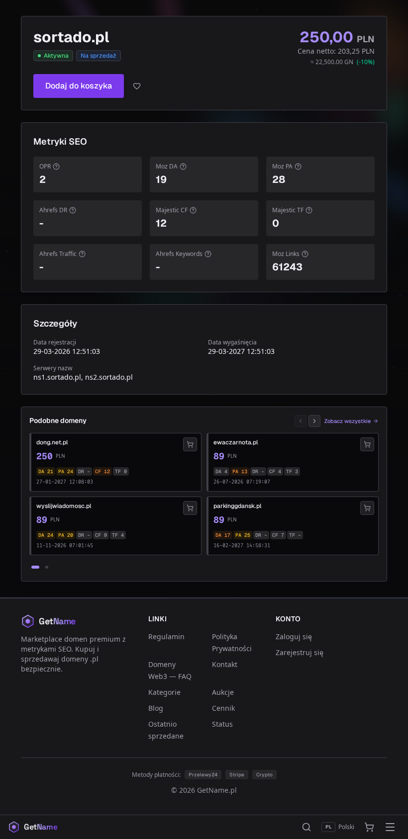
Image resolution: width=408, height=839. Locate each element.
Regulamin (166, 636)
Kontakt (224, 664)
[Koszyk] (369, 827)
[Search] (306, 827)
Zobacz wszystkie (347, 421)
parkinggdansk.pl (237, 506)
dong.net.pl (52, 442)
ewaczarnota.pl (235, 442)
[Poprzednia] (300, 421)
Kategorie (164, 692)
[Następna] (314, 421)
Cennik (223, 708)
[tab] (35, 567)
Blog (155, 708)
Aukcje (223, 692)
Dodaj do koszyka (78, 86)
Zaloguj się (294, 636)
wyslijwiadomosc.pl (63, 506)
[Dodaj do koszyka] (190, 444)
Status (222, 724)
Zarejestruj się (299, 652)
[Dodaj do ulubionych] (137, 86)
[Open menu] (390, 827)
